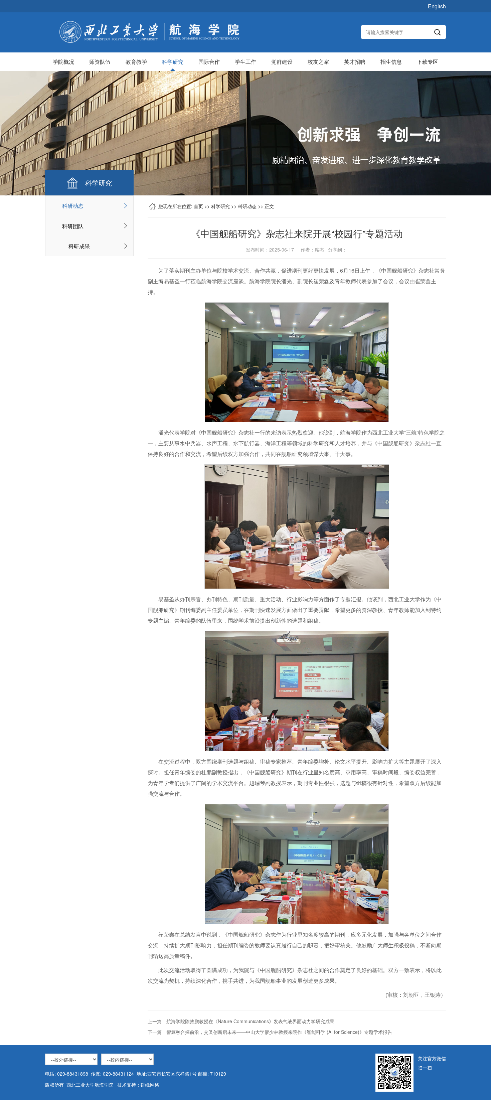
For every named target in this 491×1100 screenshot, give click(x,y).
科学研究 (172, 61)
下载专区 (427, 61)
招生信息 (391, 61)
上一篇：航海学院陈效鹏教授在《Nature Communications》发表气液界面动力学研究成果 (241, 1021)
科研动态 (73, 205)
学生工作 (245, 61)
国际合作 (209, 61)
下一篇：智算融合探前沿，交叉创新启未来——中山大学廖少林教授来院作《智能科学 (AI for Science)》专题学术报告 (270, 1032)
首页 (198, 206)
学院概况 (63, 61)
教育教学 (136, 61)
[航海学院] (149, 32)
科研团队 (73, 226)
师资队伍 (100, 61)
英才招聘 (354, 61)
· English (435, 6)
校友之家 (318, 61)
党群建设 (282, 61)
